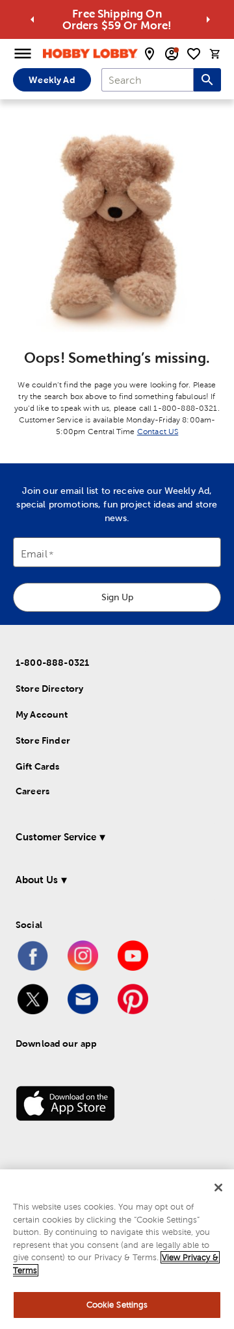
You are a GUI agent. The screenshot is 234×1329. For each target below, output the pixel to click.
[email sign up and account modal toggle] (171, 53)
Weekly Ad (52, 80)
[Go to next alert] (208, 19)
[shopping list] (193, 53)
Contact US (158, 431)
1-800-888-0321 (52, 662)
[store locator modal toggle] (149, 53)
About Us (37, 879)
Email (34, 554)
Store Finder (43, 740)
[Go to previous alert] (33, 19)
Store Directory (49, 688)
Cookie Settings (117, 1305)
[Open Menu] (22, 54)
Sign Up (117, 597)
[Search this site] (207, 79)
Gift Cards (38, 766)
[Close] (218, 1187)
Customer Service (56, 836)
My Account (42, 714)
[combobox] (147, 79)
